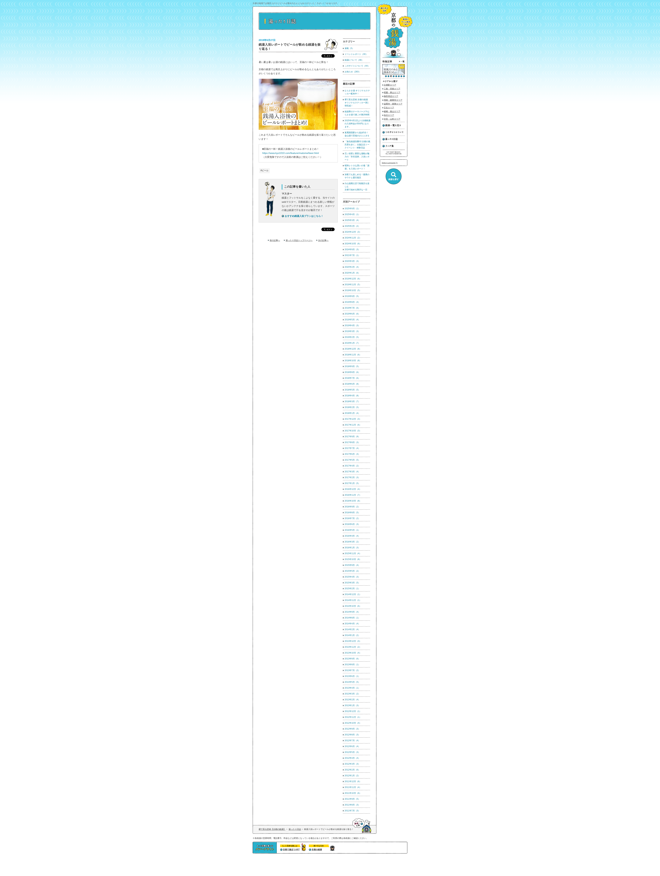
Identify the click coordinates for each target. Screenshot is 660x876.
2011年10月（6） (353, 793)
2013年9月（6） (352, 658)
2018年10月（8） (353, 360)
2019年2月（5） (352, 337)
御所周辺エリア (391, 96)
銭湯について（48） (354, 60)
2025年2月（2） (352, 226)
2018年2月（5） (352, 407)
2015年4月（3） (352, 577)
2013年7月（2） (352, 670)
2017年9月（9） (352, 436)
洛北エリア (389, 115)
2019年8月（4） (352, 302)
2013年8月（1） (352, 664)
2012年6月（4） (352, 746)
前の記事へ (275, 240)
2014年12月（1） (353, 594)
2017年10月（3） (353, 430)
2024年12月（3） (353, 232)
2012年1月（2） (352, 775)
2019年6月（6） (352, 314)
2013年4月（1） (352, 688)
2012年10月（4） (353, 723)
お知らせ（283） (353, 71)
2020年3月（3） (352, 261)
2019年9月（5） (352, 296)
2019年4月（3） (352, 325)
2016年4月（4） (352, 536)
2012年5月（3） (352, 752)
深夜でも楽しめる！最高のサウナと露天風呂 (357, 176)
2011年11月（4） (353, 787)
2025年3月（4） (352, 220)
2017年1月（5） (352, 483)
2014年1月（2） (352, 635)
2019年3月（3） (352, 331)
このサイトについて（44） (357, 66)
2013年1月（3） (352, 705)
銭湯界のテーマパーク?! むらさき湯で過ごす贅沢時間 (357, 113)
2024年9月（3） (352, 249)
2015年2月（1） (352, 588)
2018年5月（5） (352, 390)
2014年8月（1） (352, 618)
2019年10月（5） (353, 290)
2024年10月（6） (353, 243)
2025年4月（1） (352, 214)
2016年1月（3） (352, 547)
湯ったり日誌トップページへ (299, 240)
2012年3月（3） (352, 764)
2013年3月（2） (352, 694)
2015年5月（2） (352, 571)
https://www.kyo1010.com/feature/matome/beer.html (290, 153)
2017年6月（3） (352, 454)
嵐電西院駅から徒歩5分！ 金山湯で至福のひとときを (357, 134)
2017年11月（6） (353, 425)
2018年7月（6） (352, 378)
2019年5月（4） (352, 319)
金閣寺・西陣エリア (393, 104)
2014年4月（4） (352, 623)
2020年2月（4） (352, 267)
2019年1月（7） (352, 343)
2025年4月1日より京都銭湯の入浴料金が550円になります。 (357, 123)
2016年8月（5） (352, 512)
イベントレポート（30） (356, 54)
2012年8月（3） (352, 734)
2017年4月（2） (352, 466)
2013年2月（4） (352, 699)
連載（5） (349, 48)
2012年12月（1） (353, 711)
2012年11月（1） (353, 717)
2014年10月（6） (353, 606)
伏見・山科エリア (392, 119)
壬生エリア (389, 107)
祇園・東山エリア (392, 92)
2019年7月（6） (352, 308)
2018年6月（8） (352, 384)
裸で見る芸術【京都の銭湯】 (272, 829)
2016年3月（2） (352, 542)
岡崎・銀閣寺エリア (393, 100)
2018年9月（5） (352, 366)
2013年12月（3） (353, 641)
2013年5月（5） (352, 682)
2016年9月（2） (352, 506)
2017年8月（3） (352, 442)
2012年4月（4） (352, 758)
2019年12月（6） (353, 279)
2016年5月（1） (352, 530)
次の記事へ (323, 240)
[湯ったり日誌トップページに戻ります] (314, 29)
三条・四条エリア (392, 89)
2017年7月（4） (352, 448)
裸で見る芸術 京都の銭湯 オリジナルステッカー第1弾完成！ (357, 102)
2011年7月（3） (352, 810)
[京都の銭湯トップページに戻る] (393, 57)
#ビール (264, 170)
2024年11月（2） (353, 238)
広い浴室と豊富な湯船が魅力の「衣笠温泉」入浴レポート (357, 156)
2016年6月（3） (352, 524)
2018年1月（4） (352, 413)
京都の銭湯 (317, 849)
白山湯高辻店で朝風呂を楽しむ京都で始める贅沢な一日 (357, 186)
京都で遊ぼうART (291, 849)
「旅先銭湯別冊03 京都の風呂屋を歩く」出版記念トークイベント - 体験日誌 (357, 144)
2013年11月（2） (353, 647)
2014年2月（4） (352, 629)
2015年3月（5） (352, 582)
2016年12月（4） (353, 489)
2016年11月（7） (353, 495)
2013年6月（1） (352, 676)
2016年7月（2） (352, 518)
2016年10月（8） (353, 501)
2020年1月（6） (352, 273)
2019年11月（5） (353, 284)
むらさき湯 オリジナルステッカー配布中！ (357, 92)
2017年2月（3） (352, 477)
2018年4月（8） (352, 395)
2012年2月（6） (352, 770)
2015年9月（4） (352, 565)
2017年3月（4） (352, 471)
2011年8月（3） (352, 805)
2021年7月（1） (352, 255)
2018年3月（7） (352, 401)
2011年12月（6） (353, 781)
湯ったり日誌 (295, 829)
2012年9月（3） (352, 729)
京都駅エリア (390, 85)
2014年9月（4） (352, 612)
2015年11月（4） (353, 553)
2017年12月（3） (353, 419)
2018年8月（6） (352, 372)
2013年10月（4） (353, 653)
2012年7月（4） (352, 740)
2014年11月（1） (353, 600)
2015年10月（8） (353, 559)
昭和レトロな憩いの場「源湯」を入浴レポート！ (357, 167)
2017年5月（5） (352, 460)
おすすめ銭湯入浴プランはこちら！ (304, 216)
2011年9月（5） (352, 799)
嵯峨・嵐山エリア (392, 111)
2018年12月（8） (353, 349)
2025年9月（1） (352, 208)
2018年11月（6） (353, 354)
